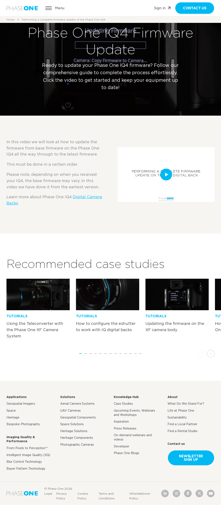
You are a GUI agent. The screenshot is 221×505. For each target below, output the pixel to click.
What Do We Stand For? (185, 403)
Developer (121, 446)
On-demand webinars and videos (133, 437)
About (172, 397)
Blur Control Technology (24, 461)
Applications (16, 397)
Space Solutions (72, 424)
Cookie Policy (82, 496)
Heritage (12, 417)
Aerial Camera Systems (77, 403)
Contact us (194, 8)
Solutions (67, 397)
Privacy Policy (61, 496)
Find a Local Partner (182, 424)
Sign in (160, 8)
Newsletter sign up (191, 458)
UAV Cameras (70, 410)
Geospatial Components (78, 417)
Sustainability (177, 417)
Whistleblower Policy (139, 496)
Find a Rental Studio (182, 431)
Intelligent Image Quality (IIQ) (28, 455)
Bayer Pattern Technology (25, 468)
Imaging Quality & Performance (20, 439)
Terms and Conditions (107, 496)
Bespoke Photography (23, 424)
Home (10, 19)
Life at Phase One (180, 410)
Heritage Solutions (73, 431)
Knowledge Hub (126, 397)
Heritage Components (76, 437)
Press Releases (125, 428)
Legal (48, 493)
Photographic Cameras (77, 444)
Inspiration (121, 421)
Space (11, 410)
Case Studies (123, 403)
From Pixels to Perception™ (26, 448)
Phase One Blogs (126, 453)
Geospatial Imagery (20, 403)
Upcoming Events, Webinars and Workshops (134, 413)
